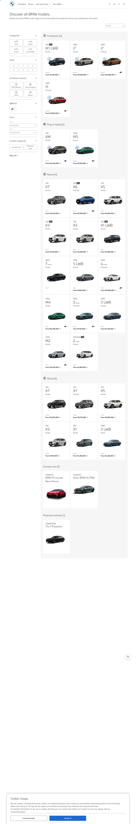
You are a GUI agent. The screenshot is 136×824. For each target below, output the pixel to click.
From (11, 122)
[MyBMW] (109, 4)
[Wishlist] (119, 4)
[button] (35, 35)
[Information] (59, 75)
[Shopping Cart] (114, 4)
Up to (11, 129)
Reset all (13, 156)
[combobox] (127, 656)
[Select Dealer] (124, 4)
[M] (13, 109)
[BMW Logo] (12, 4)
